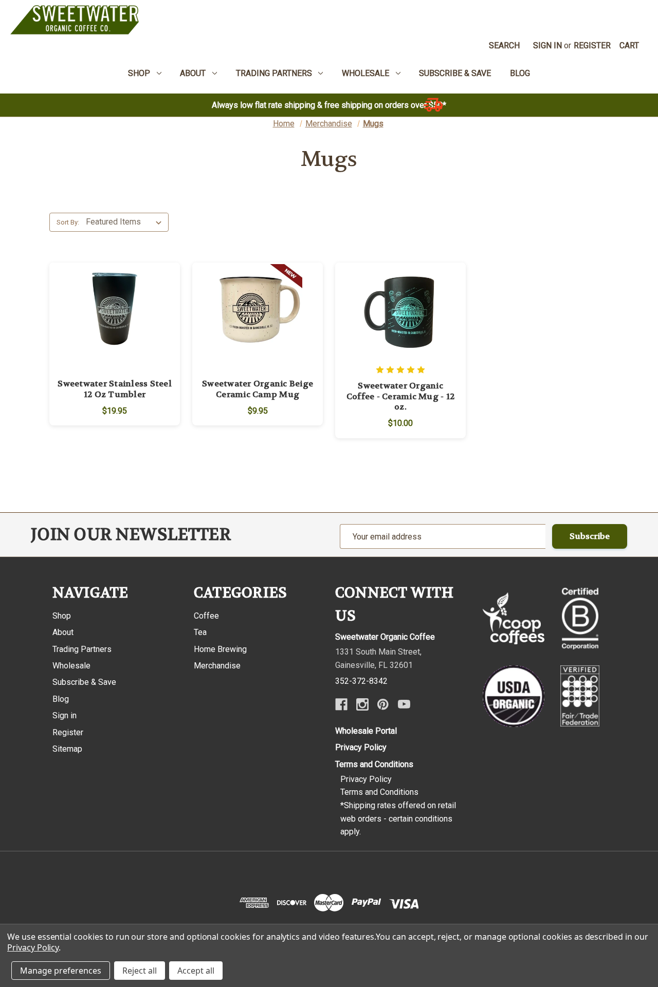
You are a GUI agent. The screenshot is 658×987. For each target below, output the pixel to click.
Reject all (139, 970)
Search (504, 45)
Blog (60, 699)
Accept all (195, 970)
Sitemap (67, 749)
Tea (200, 632)
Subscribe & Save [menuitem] (455, 73)
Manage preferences (60, 970)
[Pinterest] (383, 704)
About (63, 632)
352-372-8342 (361, 681)
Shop (61, 616)
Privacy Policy (361, 747)
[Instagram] (362, 704)
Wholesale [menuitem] (365, 73)
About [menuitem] (193, 73)
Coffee (206, 616)
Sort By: (68, 222)
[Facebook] (341, 704)
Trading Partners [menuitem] (274, 73)
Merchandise (217, 666)
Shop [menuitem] (139, 73)
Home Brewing (220, 649)
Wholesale (71, 666)
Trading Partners (82, 649)
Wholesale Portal (366, 731)
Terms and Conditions (374, 764)
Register (592, 45)
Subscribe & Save (84, 682)
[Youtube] (404, 704)
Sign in (547, 45)
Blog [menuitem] (520, 73)
